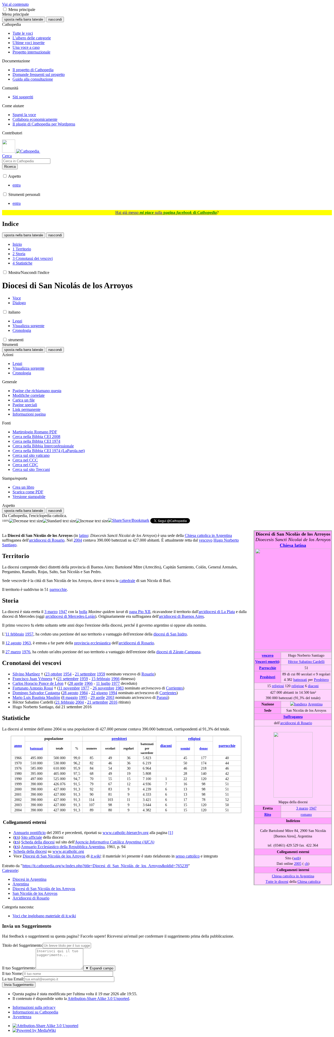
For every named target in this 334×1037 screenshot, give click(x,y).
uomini (185, 748)
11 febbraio (14, 634)
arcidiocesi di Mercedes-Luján (70, 616)
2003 (110, 697)
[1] (170, 832)
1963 (26, 643)
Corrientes (174, 688)
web (297, 858)
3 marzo (302, 808)
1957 (29, 634)
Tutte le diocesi (277, 881)
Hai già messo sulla (166, 212)
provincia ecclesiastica (92, 643)
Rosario (147, 674)
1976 (26, 652)
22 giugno (99, 693)
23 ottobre (53, 674)
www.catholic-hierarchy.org (125, 832)
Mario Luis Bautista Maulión (36, 697)
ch (306, 863)
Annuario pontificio (29, 832)
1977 (115, 683)
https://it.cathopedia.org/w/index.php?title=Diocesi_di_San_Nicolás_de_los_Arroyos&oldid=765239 (105, 866)
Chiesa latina (293, 545)
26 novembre (103, 688)
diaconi (313, 686)
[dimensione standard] (59, 521)
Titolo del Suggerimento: (22, 945)
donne (203, 748)
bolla (83, 611)
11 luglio (103, 683)
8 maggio (70, 697)
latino (83, 535)
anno (18, 746)
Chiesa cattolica (308, 881)
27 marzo (13, 652)
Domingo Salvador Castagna (36, 693)
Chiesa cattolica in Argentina (293, 876)
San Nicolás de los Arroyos (35, 893)
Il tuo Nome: (12, 973)
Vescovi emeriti (267, 662)
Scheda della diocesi (38, 842)
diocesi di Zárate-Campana (178, 652)
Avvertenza (22, 1017)
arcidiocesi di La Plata (217, 611)
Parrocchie (267, 668)
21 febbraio (65, 702)
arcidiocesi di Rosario (296, 723)
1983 (119, 688)
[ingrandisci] (92, 521)
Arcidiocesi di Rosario (31, 898)
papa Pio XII (139, 611)
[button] (5, 9)
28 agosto (70, 693)
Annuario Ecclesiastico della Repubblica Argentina (63, 846)
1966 (115, 678)
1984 (83, 693)
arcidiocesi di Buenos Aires (181, 616)
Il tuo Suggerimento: (19, 968)
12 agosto (13, 643)
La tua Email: (13, 979)
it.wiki (95, 856)
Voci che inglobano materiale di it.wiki (44, 916)
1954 (67, 674)
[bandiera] (298, 704)
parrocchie (58, 589)
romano (306, 814)
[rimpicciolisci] (26, 521)
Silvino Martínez (26, 674)
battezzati (300, 680)
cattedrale (127, 580)
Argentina (315, 704)
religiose (297, 686)
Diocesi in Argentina (29, 879)
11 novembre (69, 688)
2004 (78, 540)
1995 (83, 697)
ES (17, 838)
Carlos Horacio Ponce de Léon (38, 683)
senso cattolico (188, 856)
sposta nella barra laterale (23, 19)
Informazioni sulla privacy (34, 1007)
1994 (113, 693)
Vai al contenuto (15, 4)
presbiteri (119, 738)
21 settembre (85, 674)
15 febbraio (100, 678)
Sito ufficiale (31, 837)
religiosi (278, 686)
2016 (113, 702)
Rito (267, 814)
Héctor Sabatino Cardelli (306, 662)
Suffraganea (293, 717)
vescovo (267, 655)
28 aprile (76, 683)
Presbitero (321, 680)
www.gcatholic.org (68, 851)
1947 (313, 808)
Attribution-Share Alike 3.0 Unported (98, 998)
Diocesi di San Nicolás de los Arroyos (54, 856)
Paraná (162, 697)
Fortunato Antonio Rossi (33, 688)
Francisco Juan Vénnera (32, 678)
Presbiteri (267, 677)
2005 (297, 863)
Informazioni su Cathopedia (35, 1012)
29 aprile (98, 697)
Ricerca (10, 167)
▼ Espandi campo (99, 968)
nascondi (55, 19)
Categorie (10, 870)
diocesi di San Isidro (170, 634)
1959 (101, 674)
